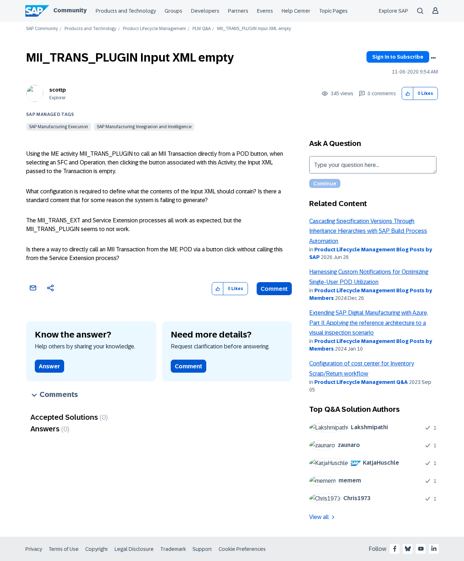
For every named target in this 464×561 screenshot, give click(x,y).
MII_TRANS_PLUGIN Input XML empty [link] (254, 28)
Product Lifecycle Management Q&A (361, 382)
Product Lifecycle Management (154, 28)
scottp (57, 90)
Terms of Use (64, 549)
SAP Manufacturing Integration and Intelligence (144, 126)
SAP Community (42, 28)
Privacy (33, 549)
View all (319, 517)
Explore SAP (393, 11)
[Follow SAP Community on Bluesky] (408, 549)
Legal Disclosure (134, 549)
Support (202, 549)
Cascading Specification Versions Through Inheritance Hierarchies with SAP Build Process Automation (368, 231)
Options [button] (433, 58)
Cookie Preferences (242, 549)
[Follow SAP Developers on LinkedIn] (434, 549)
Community (70, 10)
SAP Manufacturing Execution (58, 126)
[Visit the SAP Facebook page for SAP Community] (395, 549)
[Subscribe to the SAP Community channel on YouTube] (421, 549)
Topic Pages (333, 11)
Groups (173, 11)
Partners (238, 11)
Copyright (96, 549)
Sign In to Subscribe (397, 57)
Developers (205, 11)
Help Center (296, 11)
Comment (274, 289)
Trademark (173, 549)
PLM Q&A (201, 28)
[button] (407, 93)
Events (265, 11)
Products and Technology (126, 11)
